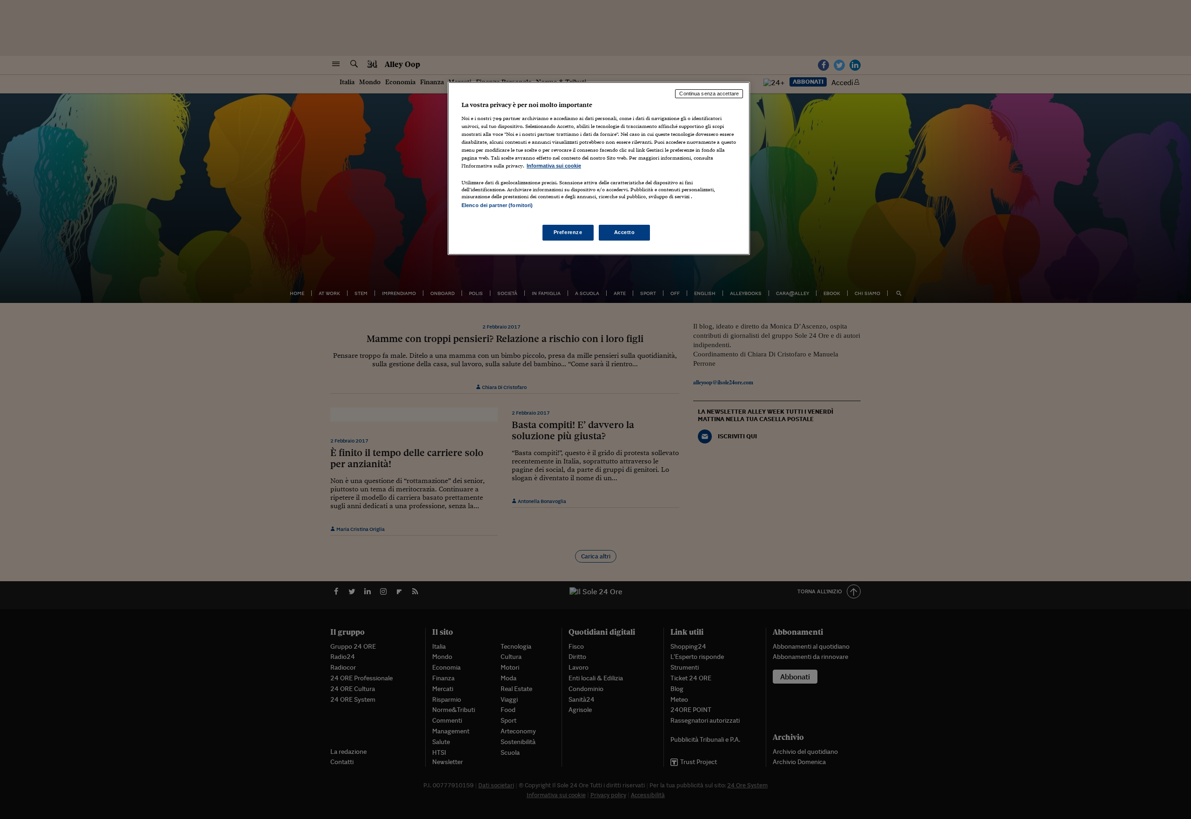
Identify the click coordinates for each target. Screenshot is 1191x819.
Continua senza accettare (709, 93)
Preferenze (568, 232)
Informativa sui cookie (554, 165)
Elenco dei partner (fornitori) (497, 205)
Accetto (624, 232)
